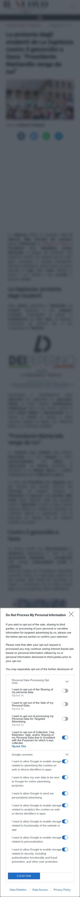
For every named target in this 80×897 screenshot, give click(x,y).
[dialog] (40, 752)
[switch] (65, 691)
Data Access (40, 889)
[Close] (72, 615)
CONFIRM (24, 876)
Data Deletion (18, 889)
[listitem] (40, 681)
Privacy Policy (62, 889)
